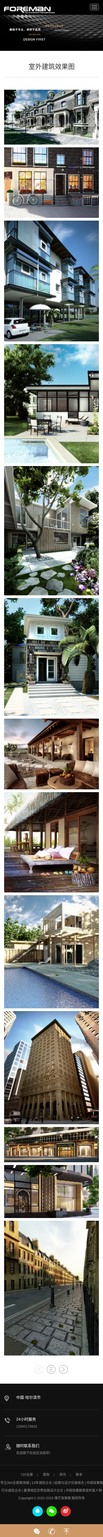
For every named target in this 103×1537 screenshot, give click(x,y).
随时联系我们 (27, 1446)
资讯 (62, 1475)
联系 (79, 1475)
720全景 (27, 1475)
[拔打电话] (52, 1529)
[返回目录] (51, 1369)
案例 (46, 1475)
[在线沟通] (37, 1529)
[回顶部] (66, 1529)
